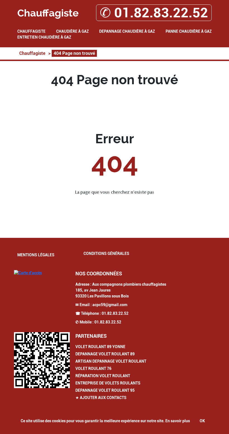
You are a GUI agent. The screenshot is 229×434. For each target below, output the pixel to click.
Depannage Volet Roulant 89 (105, 354)
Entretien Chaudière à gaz (44, 37)
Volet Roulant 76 (93, 368)
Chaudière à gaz (72, 31)
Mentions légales (35, 255)
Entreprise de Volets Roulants (107, 383)
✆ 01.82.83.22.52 (154, 13)
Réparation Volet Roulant (102, 376)
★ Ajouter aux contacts (101, 397)
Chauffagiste (31, 31)
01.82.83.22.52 (115, 313)
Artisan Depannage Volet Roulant (110, 361)
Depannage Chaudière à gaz (127, 31)
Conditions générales (106, 253)
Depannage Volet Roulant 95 (105, 390)
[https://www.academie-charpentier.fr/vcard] (42, 360)
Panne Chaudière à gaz (189, 31)
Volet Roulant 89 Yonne (100, 346)
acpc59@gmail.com (109, 304)
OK (202, 421)
